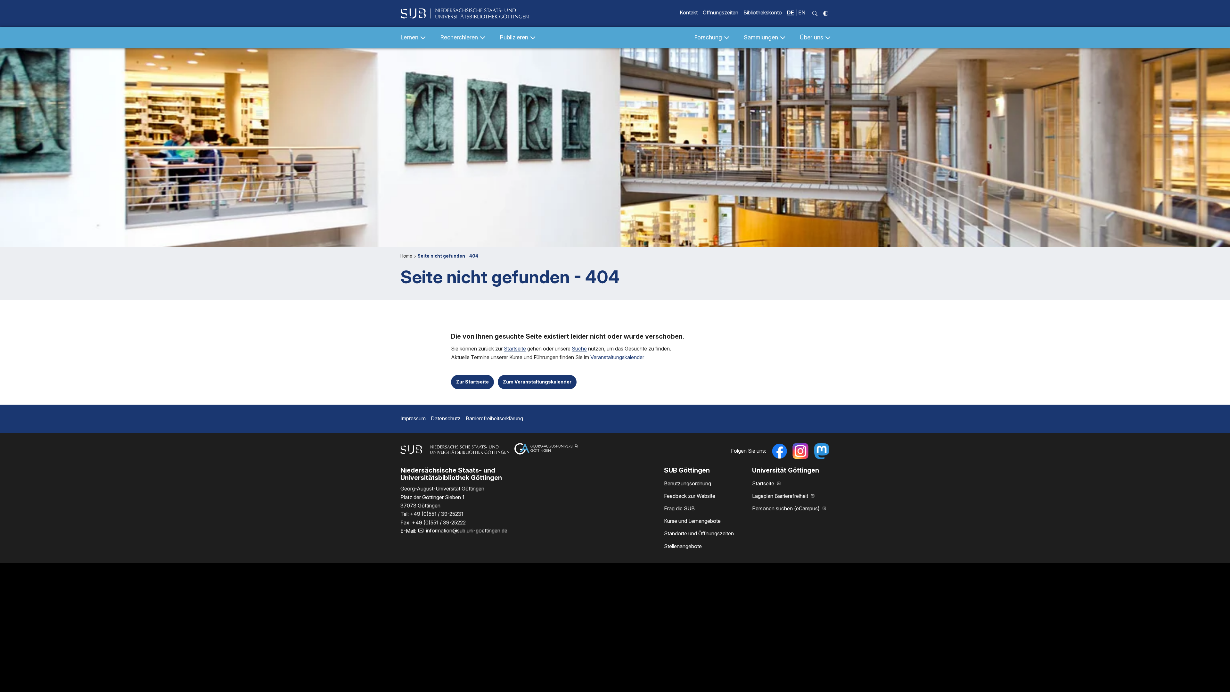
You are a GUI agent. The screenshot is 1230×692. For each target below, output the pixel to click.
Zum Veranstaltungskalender (537, 381)
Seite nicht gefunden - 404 (448, 256)
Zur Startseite (472, 381)
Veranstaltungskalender (617, 357)
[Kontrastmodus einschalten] (826, 13)
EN (801, 12)
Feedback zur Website (689, 496)
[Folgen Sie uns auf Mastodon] (822, 451)
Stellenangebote (683, 546)
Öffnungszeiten (720, 12)
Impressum (413, 418)
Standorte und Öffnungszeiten (699, 533)
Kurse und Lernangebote (692, 521)
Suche (579, 348)
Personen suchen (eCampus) (786, 508)
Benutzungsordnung (687, 483)
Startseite (515, 348)
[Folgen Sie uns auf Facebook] (779, 451)
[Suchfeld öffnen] (814, 13)
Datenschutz (446, 418)
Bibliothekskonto (762, 12)
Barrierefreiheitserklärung (494, 418)
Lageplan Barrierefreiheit (780, 496)
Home (407, 256)
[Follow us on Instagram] (800, 451)
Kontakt (689, 12)
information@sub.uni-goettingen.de (466, 530)
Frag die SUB (679, 508)
